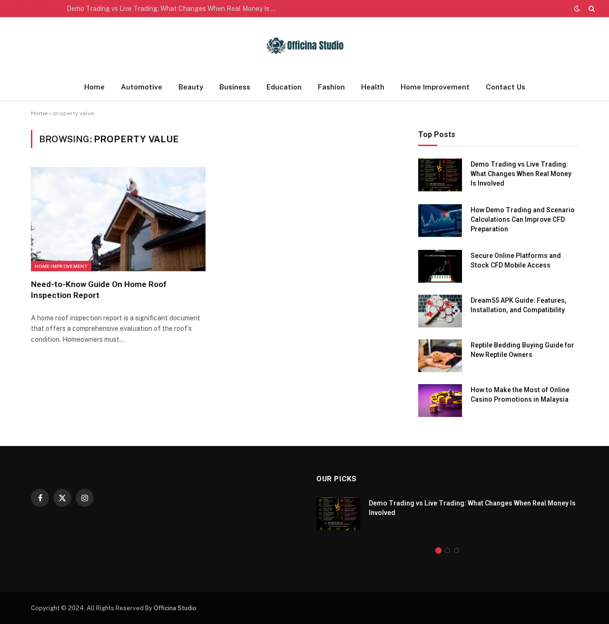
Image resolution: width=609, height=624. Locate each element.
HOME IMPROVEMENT (61, 266)
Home (94, 87)
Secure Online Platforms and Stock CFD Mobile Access (516, 260)
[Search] (591, 8)
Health (372, 87)
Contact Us (505, 87)
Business (234, 87)
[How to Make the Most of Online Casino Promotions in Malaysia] (440, 400)
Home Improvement (435, 87)
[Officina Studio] (304, 45)
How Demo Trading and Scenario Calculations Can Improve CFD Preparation (523, 219)
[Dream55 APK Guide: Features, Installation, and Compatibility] (440, 311)
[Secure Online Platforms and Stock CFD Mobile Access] (440, 266)
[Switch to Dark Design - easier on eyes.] (577, 8)
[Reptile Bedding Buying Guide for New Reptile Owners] (440, 355)
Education (284, 87)
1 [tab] (438, 550)
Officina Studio (175, 608)
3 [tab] (456, 550)
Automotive (141, 87)
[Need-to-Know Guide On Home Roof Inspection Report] (118, 219)
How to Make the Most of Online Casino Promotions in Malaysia (520, 394)
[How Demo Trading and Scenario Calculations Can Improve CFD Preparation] (440, 220)
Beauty (190, 87)
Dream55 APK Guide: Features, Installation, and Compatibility (519, 305)
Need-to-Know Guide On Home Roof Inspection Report (99, 289)
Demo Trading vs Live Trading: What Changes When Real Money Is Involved (174, 8)
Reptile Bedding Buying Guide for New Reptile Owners (522, 349)
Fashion (331, 87)
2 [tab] (447, 550)
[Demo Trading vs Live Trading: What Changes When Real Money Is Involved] (440, 174)
